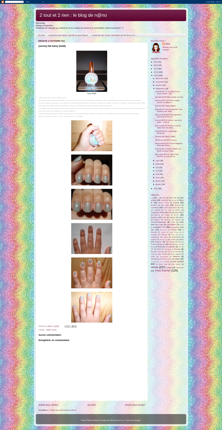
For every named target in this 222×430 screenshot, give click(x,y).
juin (157, 167)
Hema (173, 222)
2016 (156, 62)
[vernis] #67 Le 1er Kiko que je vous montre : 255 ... (167, 93)
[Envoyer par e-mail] (65, 326)
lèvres (173, 234)
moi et (162, 244)
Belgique (154, 205)
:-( (152, 198)
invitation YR (159, 227)
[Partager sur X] (70, 326)
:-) (158, 198)
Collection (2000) (158, 212)
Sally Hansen (163, 254)
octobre (159, 85)
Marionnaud (176, 237)
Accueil (41, 35)
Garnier (177, 220)
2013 (156, 72)
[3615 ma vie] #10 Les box (166, 140)
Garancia (167, 220)
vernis (54, 330)
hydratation (171, 225)
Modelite (154, 244)
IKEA (182, 224)
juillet (158, 164)
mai (157, 171)
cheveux (174, 208)
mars (158, 178)
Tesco (167, 262)
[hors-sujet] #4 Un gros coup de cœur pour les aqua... (168, 127)
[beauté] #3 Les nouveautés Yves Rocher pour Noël (168, 110)
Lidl (180, 234)
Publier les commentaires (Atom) (63, 410)
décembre (160, 78)
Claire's (178, 210)
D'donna (157, 215)
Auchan (174, 200)
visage (169, 268)
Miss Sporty (170, 242)
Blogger (138, 420)
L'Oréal (174, 230)
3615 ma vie (174, 198)
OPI (152, 249)
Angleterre (164, 200)
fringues (157, 220)
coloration (171, 212)
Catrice (165, 208)
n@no (167, 44)
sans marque (176, 254)
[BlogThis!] (68, 326)
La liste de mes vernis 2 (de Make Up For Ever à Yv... (114, 35)
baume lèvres (163, 203)
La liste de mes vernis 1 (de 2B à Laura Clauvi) (68, 35)
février (158, 181)
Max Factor (172, 239)
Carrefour (155, 208)
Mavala (162, 239)
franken (181, 217)
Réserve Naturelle (157, 252)
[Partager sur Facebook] (73, 326)
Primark (177, 249)
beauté (176, 203)
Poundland (167, 249)
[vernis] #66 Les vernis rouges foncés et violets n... (167, 101)
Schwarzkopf (164, 256)
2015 (156, 65)
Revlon (170, 251)
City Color (167, 210)
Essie (164, 217)
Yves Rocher (163, 270)
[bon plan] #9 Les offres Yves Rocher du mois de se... (167, 155)
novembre (160, 82)
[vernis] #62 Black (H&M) (165, 137)
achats (153, 200)
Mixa (179, 242)
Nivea (153, 247)
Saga (152, 254)
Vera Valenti (176, 264)
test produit (178, 261)
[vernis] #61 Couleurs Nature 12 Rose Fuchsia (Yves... (168, 150)
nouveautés (170, 247)
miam (181, 239)
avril (158, 174)
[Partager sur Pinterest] (75, 326)
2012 (156, 75)
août (158, 161)
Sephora (176, 256)
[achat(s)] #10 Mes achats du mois (169, 97)
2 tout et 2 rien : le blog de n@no (73, 15)
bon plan (165, 205)
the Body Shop (161, 264)
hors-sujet (159, 225)
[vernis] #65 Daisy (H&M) (165, 106)
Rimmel (178, 252)
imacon (122, 420)
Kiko (152, 230)
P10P (159, 249)
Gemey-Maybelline (158, 222)
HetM (48, 330)
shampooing (155, 259)
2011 (156, 189)
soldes (177, 259)
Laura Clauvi (174, 232)
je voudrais (174, 227)
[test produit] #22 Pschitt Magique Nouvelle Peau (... (168, 144)
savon (153, 256)
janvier (159, 184)
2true (164, 198)
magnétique (155, 237)
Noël (159, 247)
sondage (153, 261)
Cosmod (181, 212)
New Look (178, 244)
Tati (161, 261)
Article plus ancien (135, 404)
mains (165, 237)
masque (153, 239)
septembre (160, 89)
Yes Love (180, 268)
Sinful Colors (167, 259)
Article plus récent (48, 404)
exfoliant (172, 217)
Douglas (167, 215)
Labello (163, 232)
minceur (158, 242)
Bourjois (178, 205)
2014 (156, 69)
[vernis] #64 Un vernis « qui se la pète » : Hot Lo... (168, 121)
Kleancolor (163, 230)
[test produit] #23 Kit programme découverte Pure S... (168, 116)
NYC (179, 247)
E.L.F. (176, 215)
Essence (154, 217)
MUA (170, 244)
